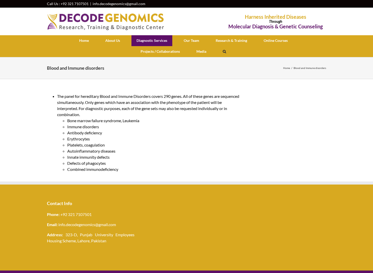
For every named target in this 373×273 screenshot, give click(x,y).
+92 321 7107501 (75, 4)
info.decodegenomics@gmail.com (119, 4)
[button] (224, 51)
